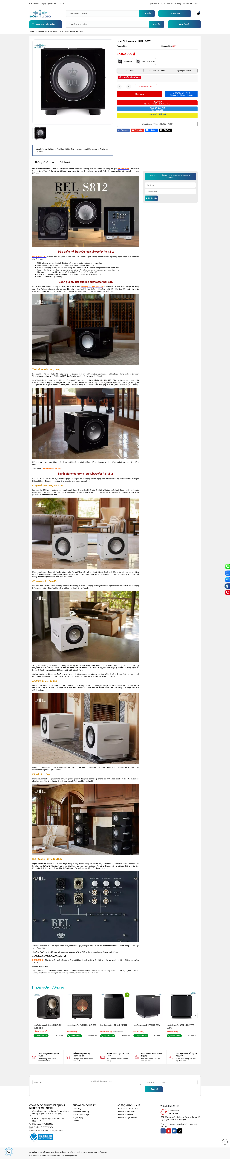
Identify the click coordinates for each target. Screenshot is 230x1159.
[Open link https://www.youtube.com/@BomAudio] (137, 130)
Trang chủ (34, 31)
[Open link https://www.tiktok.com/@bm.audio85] (165, 130)
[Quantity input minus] (119, 86)
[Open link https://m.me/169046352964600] (227, 579)
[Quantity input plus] (128, 86)
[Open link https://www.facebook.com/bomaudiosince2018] (123, 130)
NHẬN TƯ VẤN (151, 198)
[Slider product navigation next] (195, 1015)
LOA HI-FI (44, 31)
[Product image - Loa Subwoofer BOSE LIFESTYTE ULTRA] (182, 1006)
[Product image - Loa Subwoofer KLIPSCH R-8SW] (148, 1006)
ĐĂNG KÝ (154, 1089)
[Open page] (40, 13)
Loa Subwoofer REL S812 (73, 31)
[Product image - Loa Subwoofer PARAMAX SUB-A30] (82, 1006)
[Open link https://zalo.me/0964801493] (151, 130)
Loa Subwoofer (56, 31)
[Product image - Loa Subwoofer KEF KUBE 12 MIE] (115, 1006)
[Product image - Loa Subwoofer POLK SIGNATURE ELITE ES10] (48, 1006)
